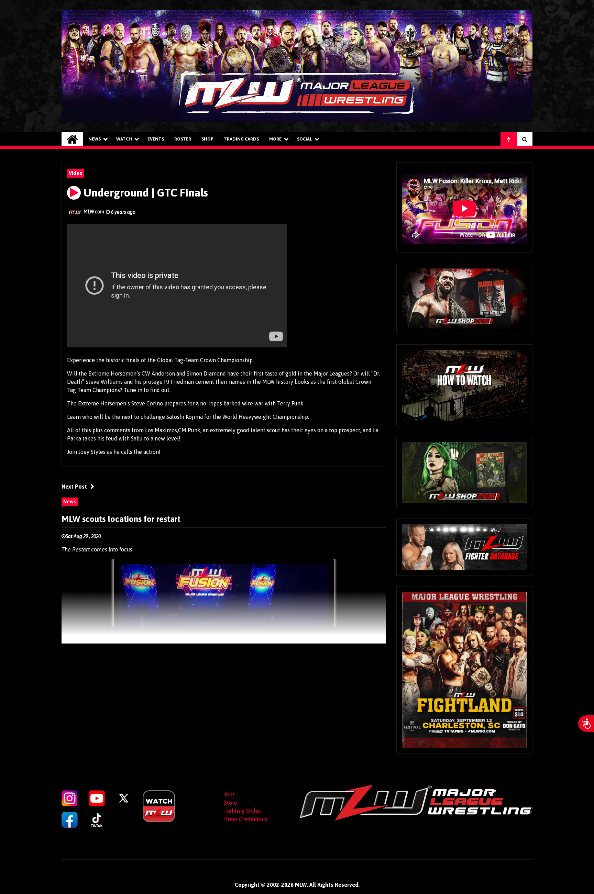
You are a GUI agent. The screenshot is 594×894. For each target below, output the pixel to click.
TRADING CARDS (241, 139)
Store (230, 803)
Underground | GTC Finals (144, 192)
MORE (275, 139)
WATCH (124, 139)
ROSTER (182, 139)
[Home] (72, 139)
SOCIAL (304, 139)
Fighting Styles (242, 811)
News (94, 139)
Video (75, 173)
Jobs (229, 794)
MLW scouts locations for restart (121, 519)
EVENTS (155, 139)
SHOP (207, 139)
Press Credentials (245, 819)
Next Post (74, 486)
